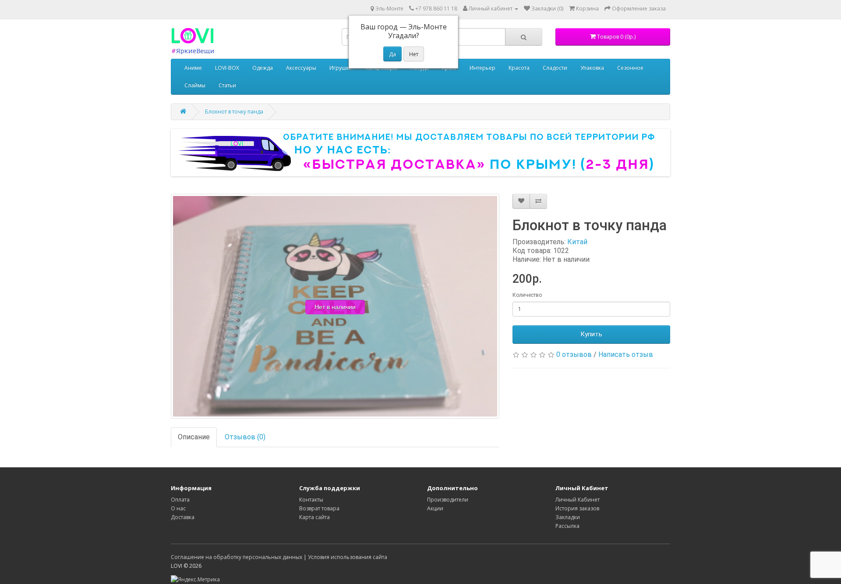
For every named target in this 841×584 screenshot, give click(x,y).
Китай (577, 242)
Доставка (182, 517)
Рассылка (567, 526)
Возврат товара (319, 508)
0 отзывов (574, 354)
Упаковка (592, 67)
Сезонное (630, 67)
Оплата (180, 499)
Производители (447, 499)
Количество (527, 295)
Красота (519, 67)
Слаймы (194, 85)
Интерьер (482, 67)
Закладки (567, 517)
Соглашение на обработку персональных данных (236, 557)
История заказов (577, 508)
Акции (435, 508)
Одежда (262, 67)
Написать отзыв (625, 354)
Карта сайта (314, 517)
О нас (178, 508)
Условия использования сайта (347, 557)
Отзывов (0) (245, 437)
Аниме (193, 67)
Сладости (555, 67)
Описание (194, 437)
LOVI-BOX (227, 67)
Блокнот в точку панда (234, 111)
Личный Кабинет (577, 499)
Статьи (227, 85)
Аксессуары (301, 67)
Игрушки (341, 67)
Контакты (311, 499)
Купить (591, 334)
